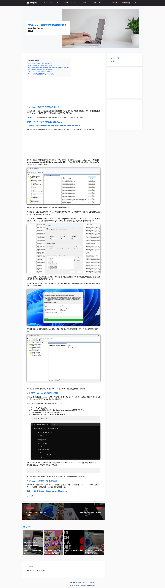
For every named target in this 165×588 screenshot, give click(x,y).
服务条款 (92, 582)
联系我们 (85, 582)
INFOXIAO (32, 3)
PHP (66, 3)
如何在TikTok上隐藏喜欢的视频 (89, 512)
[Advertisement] (63, 91)
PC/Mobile (86, 3)
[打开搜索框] (136, 3)
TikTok (52, 3)
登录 (42, 570)
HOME (45, 3)
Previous (30, 508)
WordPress (74, 3)
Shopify (59, 3)
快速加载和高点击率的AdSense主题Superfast (50, 491)
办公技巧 (115, 3)
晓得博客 (92, 585)
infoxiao (30, 28)
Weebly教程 (97, 3)
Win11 (30, 30)
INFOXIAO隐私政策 (75, 582)
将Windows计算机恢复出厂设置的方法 (47, 122)
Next (99, 508)
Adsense (107, 3)
